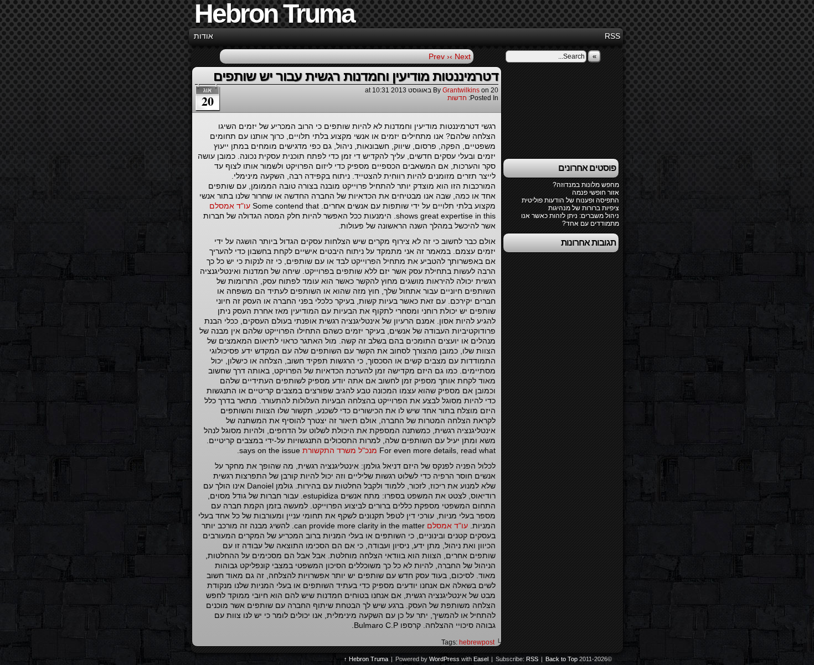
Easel (480, 659)
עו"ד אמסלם (229, 205)
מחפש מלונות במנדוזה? (586, 185)
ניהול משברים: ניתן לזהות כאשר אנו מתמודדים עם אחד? (570, 219)
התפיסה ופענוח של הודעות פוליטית (570, 200)
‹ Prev (439, 56)
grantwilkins (461, 90)
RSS (612, 36)
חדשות (457, 98)
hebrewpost (476, 642)
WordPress (444, 659)
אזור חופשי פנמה (595, 192)
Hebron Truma (368, 659)
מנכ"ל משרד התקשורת (339, 450)
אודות (203, 36)
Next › (460, 56)
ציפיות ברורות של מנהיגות (583, 208)
